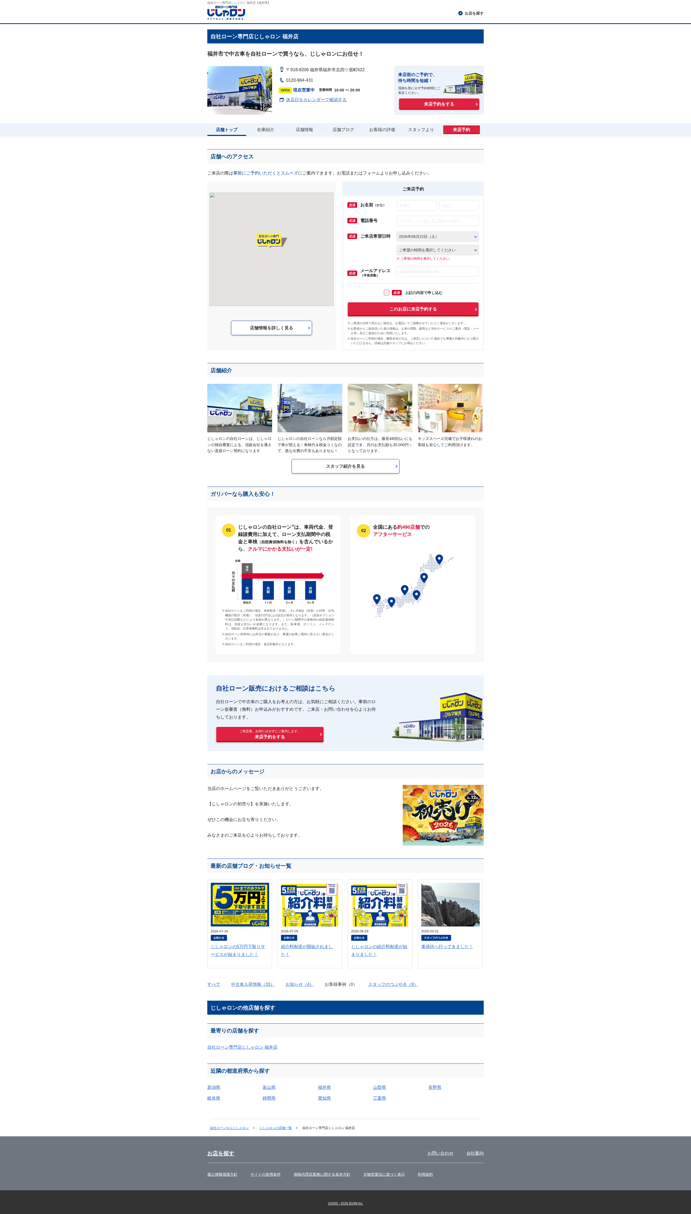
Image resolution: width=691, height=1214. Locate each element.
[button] (271, 240)
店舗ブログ (343, 129)
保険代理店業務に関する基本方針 (322, 1174)
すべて (213, 984)
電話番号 (369, 220)
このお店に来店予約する (413, 309)
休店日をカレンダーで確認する (316, 99)
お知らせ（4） (300, 984)
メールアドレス (375, 273)
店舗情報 (304, 129)
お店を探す (220, 1153)
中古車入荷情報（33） (253, 984)
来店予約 (461, 129)
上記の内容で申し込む (418, 292)
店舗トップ (227, 129)
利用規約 (425, 1174)
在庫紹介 (265, 129)
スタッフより (421, 129)
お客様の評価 (382, 129)
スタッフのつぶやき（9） (393, 984)
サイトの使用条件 (265, 1174)
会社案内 (475, 1153)
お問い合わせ (440, 1153)
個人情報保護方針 (222, 1174)
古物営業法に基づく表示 (384, 1174)
